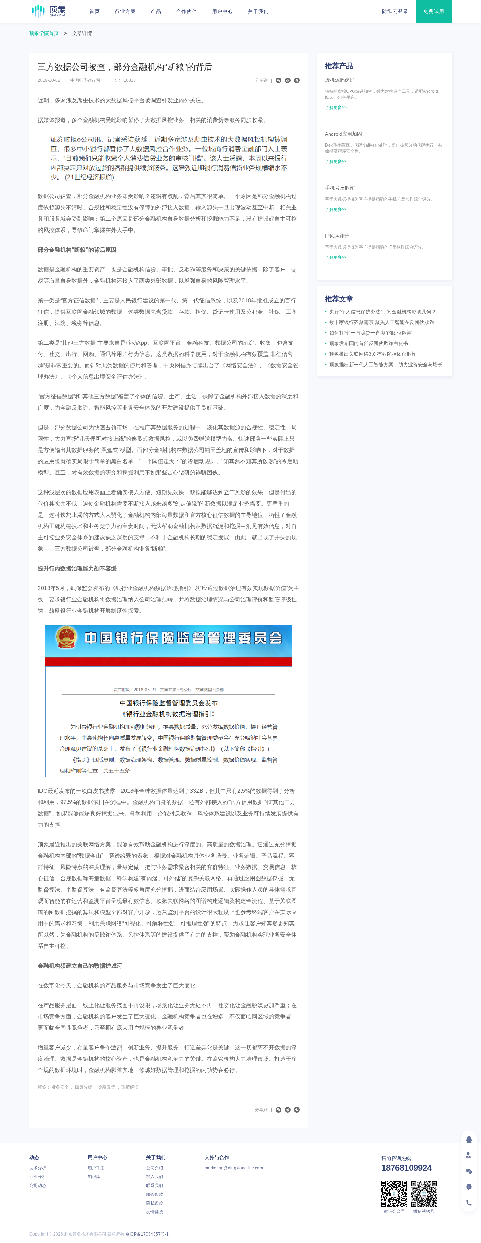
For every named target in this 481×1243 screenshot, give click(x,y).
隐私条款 (154, 1203)
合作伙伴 (186, 11)
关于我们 (258, 11)
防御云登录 (395, 11)
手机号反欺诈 (340, 188)
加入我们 (154, 1176)
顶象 (48, 11)
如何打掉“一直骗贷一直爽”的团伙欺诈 (368, 333)
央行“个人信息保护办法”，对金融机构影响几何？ (380, 311)
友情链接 (154, 1212)
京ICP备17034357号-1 (147, 1234)
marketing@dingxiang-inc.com (234, 1167)
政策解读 (129, 1087)
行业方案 (125, 11)
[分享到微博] (288, 80)
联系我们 (154, 1185)
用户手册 (96, 1167)
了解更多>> (336, 107)
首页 (94, 11)
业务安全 (60, 1087)
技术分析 (37, 1167)
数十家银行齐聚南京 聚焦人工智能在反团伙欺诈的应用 (384, 322)
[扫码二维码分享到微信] (278, 80)
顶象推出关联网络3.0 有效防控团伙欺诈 (371, 354)
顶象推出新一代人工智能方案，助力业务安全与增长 (384, 364)
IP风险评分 (337, 236)
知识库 (94, 1176)
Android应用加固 (343, 134)
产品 (156, 11)
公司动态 (37, 1185)
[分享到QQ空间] (297, 80)
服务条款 (154, 1194)
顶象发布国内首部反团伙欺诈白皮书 (366, 343)
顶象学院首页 (44, 33)
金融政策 (106, 1087)
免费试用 (433, 11)
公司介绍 (154, 1167)
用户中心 (222, 11)
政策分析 (83, 1087)
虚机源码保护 (340, 80)
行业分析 (37, 1176)
